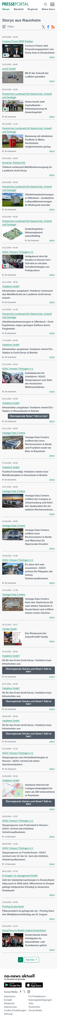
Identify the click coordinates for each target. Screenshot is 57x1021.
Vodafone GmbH (10, 286)
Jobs (30, 1003)
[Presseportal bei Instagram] (28, 991)
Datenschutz (10, 1007)
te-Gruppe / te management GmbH (20, 875)
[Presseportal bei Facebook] (19, 992)
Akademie (9, 1003)
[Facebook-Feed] (48, 27)
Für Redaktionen (37, 996)
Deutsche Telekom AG (13, 162)
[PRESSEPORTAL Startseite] (15, 4)
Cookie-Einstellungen (15, 1010)
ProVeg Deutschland (13, 906)
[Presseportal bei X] (23, 992)
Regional (33, 9)
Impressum (9, 996)
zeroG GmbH (9, 69)
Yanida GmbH (9, 629)
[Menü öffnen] (52, 4)
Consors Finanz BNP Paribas (17, 41)
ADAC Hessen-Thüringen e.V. (17, 252)
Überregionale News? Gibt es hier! (29, 416)
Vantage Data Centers (13, 433)
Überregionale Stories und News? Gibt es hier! (28, 670)
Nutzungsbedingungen (40, 1000)
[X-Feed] (43, 27)
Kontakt (8, 1000)
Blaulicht (19, 9)
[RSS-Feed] (53, 27)
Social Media (35, 1010)
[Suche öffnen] (45, 4)
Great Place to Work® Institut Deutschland (24, 930)
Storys (6, 9)
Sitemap (8, 1014)
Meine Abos (48, 9)
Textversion (34, 1007)
